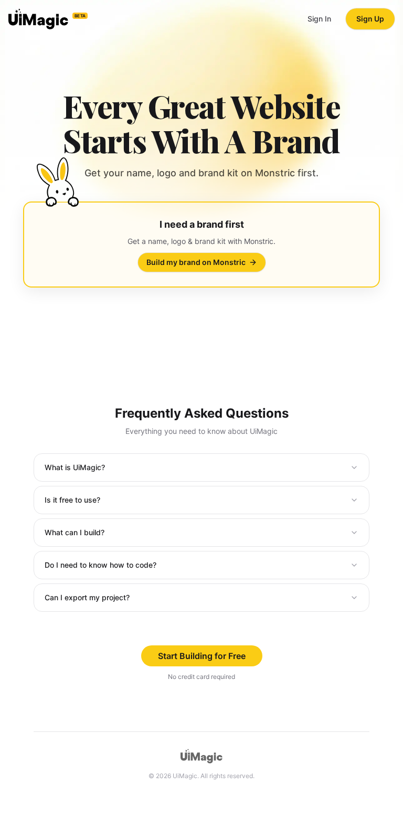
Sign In (319, 18)
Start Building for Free (202, 656)
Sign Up (370, 18)
